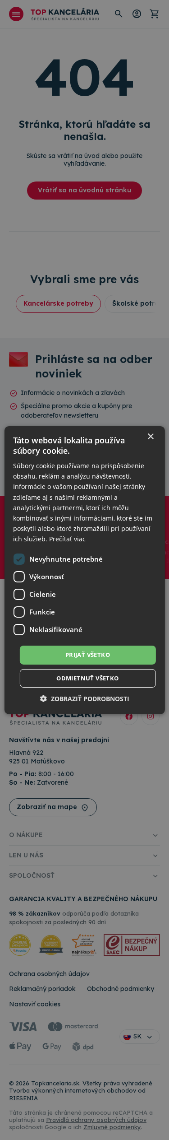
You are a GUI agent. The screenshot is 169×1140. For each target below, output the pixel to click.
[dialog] (84, 570)
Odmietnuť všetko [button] (87, 678)
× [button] (150, 436)
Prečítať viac (67, 539)
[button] (84, 698)
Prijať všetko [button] (87, 655)
